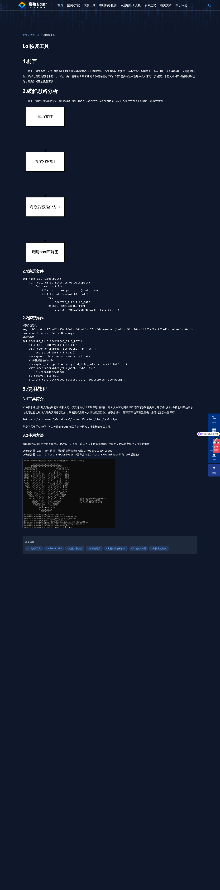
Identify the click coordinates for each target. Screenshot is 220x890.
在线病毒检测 (108, 5)
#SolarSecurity (54, 548)
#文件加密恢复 (74, 548)
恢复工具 (89, 5)
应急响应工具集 (130, 5)
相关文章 (166, 5)
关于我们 (181, 5)
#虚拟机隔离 (94, 548)
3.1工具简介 (33, 398)
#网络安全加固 (138, 548)
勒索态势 (150, 5)
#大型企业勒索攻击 (115, 548)
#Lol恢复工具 (34, 548)
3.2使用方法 (33, 435)
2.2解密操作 (33, 317)
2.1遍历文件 (33, 271)
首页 (60, 5)
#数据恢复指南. (159, 548)
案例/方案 (73, 5)
